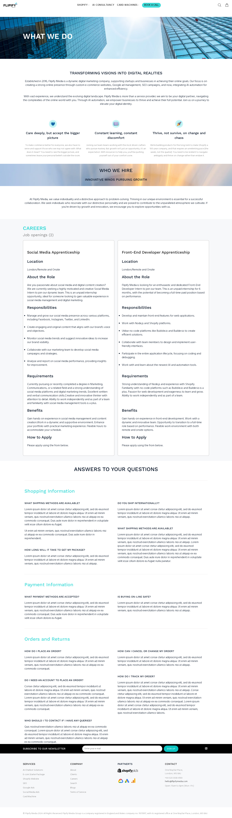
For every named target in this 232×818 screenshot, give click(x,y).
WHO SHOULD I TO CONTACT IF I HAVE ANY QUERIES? (58, 720)
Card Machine (29, 796)
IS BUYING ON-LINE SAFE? (134, 596)
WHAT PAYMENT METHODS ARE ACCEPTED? (51, 596)
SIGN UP (171, 749)
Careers (73, 779)
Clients (73, 774)
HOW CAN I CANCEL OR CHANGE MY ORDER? (146, 651)
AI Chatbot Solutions (33, 770)
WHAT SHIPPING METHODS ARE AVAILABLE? (52, 503)
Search (73, 783)
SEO (25, 783)
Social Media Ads (31, 792)
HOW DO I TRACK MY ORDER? (136, 676)
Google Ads (28, 788)
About (73, 770)
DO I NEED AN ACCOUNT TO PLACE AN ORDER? (53, 680)
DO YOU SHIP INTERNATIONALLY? (138, 503)
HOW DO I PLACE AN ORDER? (42, 651)
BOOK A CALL (151, 5)
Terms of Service (78, 792)
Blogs (73, 788)
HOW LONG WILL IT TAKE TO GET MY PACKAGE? (54, 549)
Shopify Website (31, 779)
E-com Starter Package (34, 774)
